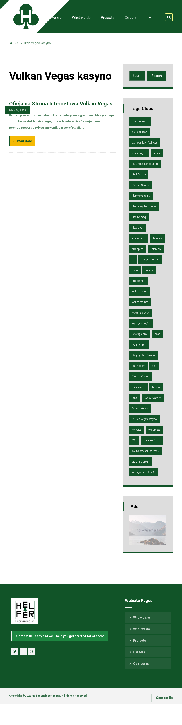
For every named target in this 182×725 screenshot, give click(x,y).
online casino (139, 291)
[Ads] (147, 530)
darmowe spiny (141, 195)
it (133, 259)
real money (138, 365)
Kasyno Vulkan (150, 259)
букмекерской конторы (146, 451)
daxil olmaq (139, 217)
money (149, 270)
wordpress (154, 429)
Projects (139, 640)
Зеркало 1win (152, 440)
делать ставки (140, 461)
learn (135, 270)
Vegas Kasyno (152, 397)
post (157, 334)
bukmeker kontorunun (145, 163)
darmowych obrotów (144, 206)
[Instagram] (31, 651)
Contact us (141, 663)
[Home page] (11, 43)
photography (139, 334)
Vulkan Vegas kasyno (144, 419)
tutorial (156, 387)
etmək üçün (139, 238)
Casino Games (140, 185)
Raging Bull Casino (143, 355)
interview (156, 249)
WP (134, 440)
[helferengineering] (22, 16)
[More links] (149, 17)
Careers (139, 652)
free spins (137, 249)
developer (137, 227)
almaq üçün (139, 153)
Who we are (141, 617)
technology (138, 387)
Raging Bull (139, 344)
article (157, 153)
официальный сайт (143, 472)
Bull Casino (139, 174)
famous (157, 238)
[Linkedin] (23, 651)
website (136, 429)
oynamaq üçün (141, 312)
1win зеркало (140, 121)
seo (154, 365)
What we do (141, 629)
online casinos (140, 302)
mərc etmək (138, 280)
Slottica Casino (140, 376)
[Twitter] (14, 651)
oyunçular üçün (141, 323)
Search (157, 76)
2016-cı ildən (139, 132)
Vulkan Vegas (140, 408)
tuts (134, 397)
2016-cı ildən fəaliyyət (144, 142)
